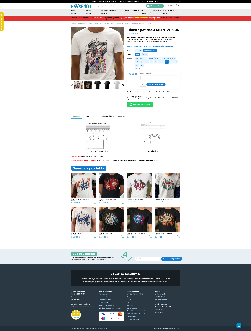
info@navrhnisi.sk (161, 300)
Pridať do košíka (156, 84)
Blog (128, 297)
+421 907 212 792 (160, 297)
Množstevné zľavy (105, 300)
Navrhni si (130, 305)
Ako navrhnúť (103, 294)
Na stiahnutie (131, 317)
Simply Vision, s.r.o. (101, 329)
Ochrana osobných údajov (136, 314)
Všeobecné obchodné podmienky (110, 308)
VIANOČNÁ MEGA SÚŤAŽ (135, 294)
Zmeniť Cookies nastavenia (136, 311)
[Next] (122, 85)
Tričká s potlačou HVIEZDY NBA (120, 24)
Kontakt (129, 303)
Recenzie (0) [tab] (123, 116)
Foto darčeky (143, 12)
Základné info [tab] (108, 116)
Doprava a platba (105, 303)
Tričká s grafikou (74, 12)
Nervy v (127, 12)
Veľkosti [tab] (76, 116)
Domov (73, 24)
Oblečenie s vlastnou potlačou (108, 12)
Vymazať (137, 68)
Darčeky (156, 11)
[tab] (93, 115)
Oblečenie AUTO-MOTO (168, 12)
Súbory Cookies (132, 308)
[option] (139, 50)
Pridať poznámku (146, 74)
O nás (129, 300)
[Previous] (72, 85)
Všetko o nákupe (104, 297)
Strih (128, 50)
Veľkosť (129, 58)
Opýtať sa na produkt (141, 104)
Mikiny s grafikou (89, 12)
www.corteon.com (173, 329)
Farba (129, 54)
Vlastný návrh (156, 6)
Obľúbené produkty (133, 319)
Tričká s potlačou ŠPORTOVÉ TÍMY (98, 24)
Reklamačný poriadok (106, 305)
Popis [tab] (87, 116)
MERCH (134, 11)
